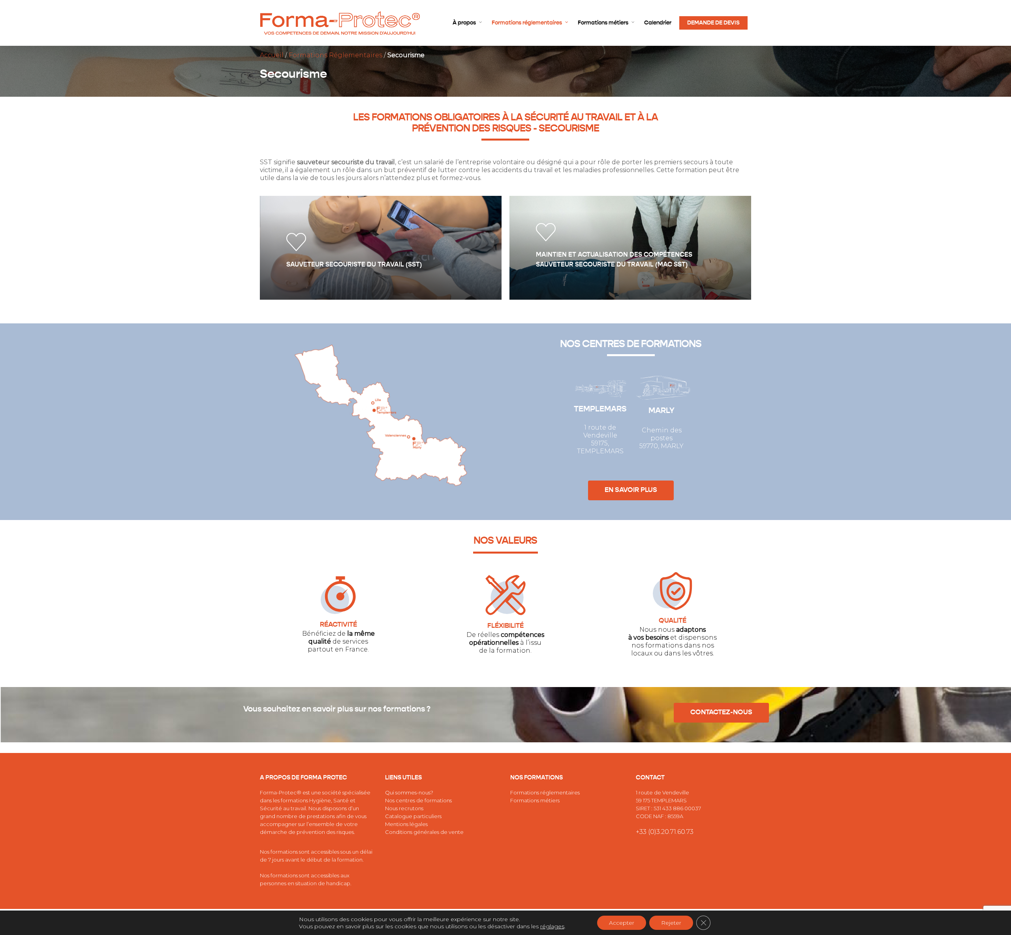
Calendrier (657, 23)
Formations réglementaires (527, 23)
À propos (464, 23)
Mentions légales (406, 824)
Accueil (272, 55)
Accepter (621, 922)
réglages (552, 926)
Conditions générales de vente (424, 832)
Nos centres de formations (418, 800)
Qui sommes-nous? (409, 792)
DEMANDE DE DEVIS (713, 23)
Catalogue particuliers (413, 816)
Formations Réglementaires (335, 55)
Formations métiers (603, 23)
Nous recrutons (404, 808)
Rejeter (671, 922)
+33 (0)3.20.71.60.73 (664, 831)
